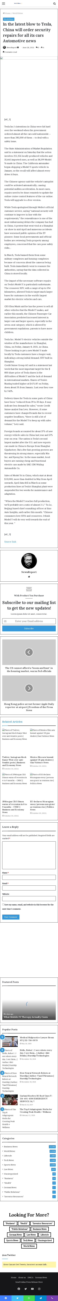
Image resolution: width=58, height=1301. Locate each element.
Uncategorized (11, 1174)
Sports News (10, 1165)
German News (10, 1187)
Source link (10, 541)
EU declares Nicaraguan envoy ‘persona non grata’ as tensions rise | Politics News (42, 805)
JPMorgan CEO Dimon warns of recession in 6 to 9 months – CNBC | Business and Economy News (14, 807)
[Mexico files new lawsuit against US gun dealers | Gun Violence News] (43, 741)
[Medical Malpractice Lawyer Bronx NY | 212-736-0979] (10, 1041)
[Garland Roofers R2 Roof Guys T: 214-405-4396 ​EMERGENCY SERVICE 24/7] (10, 1100)
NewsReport (12, 47)
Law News (8, 1169)
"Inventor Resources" (14, 1196)
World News (17, 13)
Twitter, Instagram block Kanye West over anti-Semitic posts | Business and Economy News (14, 761)
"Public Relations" (12, 1192)
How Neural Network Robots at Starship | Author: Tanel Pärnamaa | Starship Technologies (37, 1076)
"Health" (7, 1183)
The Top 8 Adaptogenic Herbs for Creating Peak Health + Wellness (36, 1110)
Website (5, 894)
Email (5, 883)
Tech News (9, 1160)
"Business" (9, 1178)
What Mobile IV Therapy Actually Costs (26, 1017)
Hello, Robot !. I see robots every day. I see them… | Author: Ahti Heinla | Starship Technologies (36, 1053)
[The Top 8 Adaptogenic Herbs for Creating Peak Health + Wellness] (10, 1118)
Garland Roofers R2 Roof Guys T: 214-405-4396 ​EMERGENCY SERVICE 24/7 (36, 1099)
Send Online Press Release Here (29, 1282)
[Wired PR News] (18, 3)
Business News (11, 1146)
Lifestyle (8, 1156)
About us (22, 1277)
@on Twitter (9, 1255)
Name (5, 873)
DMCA (30, 1277)
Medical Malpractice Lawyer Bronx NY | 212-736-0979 (37, 1039)
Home (7, 13)
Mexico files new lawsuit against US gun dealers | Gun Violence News (41, 760)
